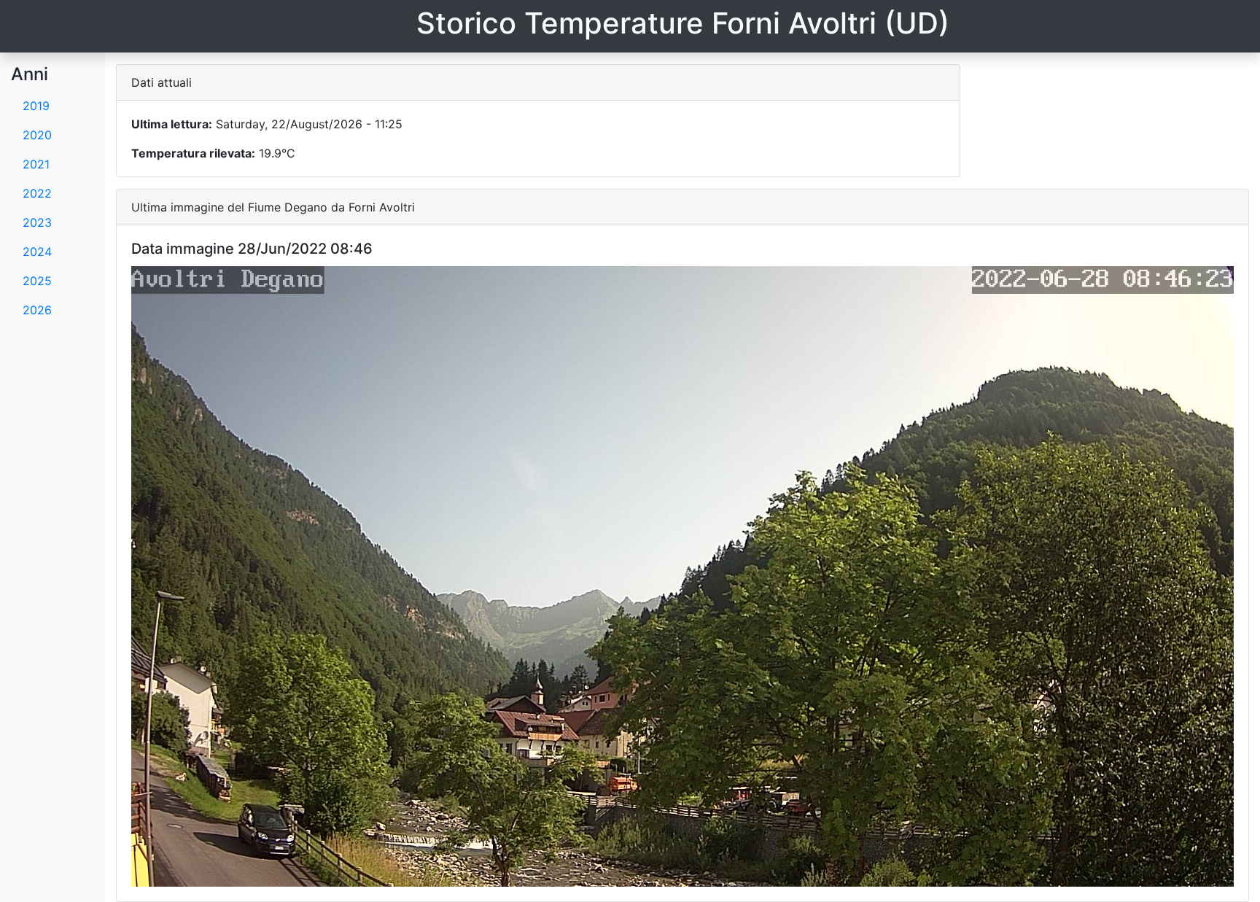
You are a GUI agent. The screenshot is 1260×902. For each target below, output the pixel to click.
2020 (37, 135)
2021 (36, 164)
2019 (36, 105)
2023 (37, 222)
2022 (37, 193)
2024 (37, 251)
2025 (37, 280)
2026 (37, 310)
